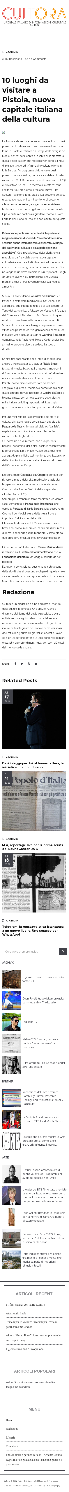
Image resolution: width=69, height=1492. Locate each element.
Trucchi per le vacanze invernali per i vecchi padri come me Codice (31, 1324)
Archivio (12, 52)
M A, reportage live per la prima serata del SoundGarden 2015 (32, 847)
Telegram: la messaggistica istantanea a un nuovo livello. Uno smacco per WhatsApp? (33, 930)
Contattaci (12, 1446)
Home (9, 1420)
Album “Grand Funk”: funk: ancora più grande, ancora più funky (33, 1337)
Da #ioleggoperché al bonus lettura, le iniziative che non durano (33, 765)
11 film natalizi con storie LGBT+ (25, 1304)
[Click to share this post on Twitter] (22, 663)
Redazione (12, 1429)
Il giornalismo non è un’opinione (24, 1349)
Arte (5, 1157)
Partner (7, 1081)
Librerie (10, 1437)
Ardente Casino (53, 1455)
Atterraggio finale (16, 1313)
